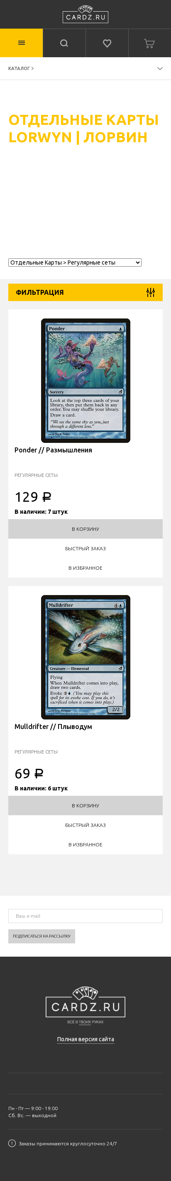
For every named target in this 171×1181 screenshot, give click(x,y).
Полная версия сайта (85, 1039)
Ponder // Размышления (53, 450)
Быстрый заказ (85, 548)
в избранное (85, 568)
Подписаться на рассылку (42, 936)
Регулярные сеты (36, 475)
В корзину (85, 529)
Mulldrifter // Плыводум (53, 726)
